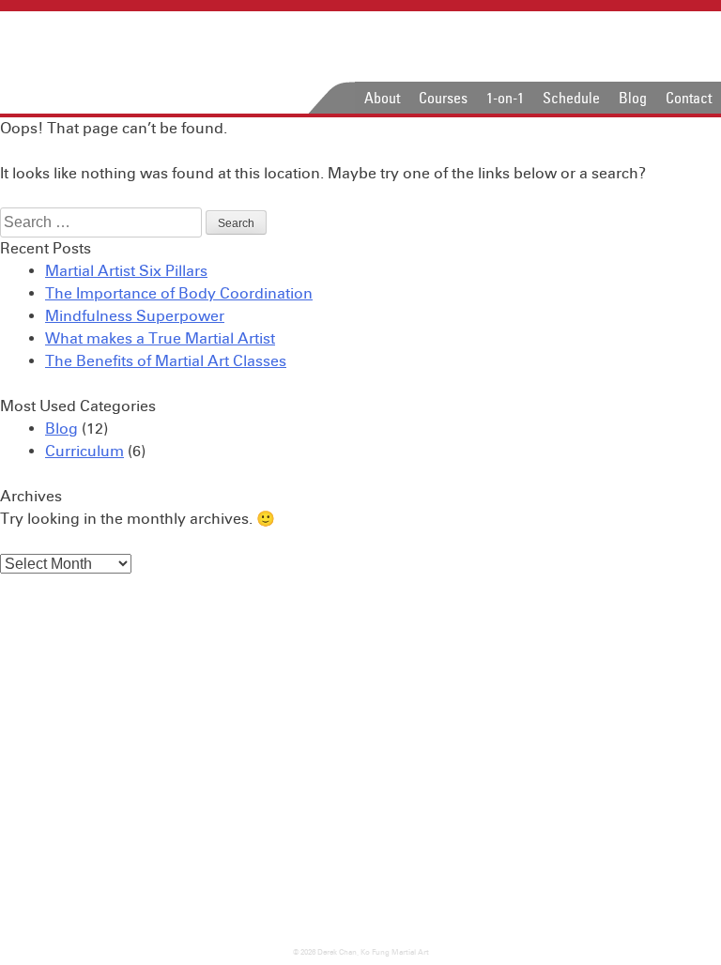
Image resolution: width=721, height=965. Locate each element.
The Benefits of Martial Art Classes (165, 361)
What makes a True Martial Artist (160, 338)
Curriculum (84, 451)
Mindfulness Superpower (134, 316)
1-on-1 (505, 97)
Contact (689, 97)
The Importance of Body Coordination (179, 293)
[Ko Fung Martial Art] (138, 62)
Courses (443, 97)
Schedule (571, 97)
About (382, 97)
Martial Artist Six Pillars (126, 271)
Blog (633, 97)
